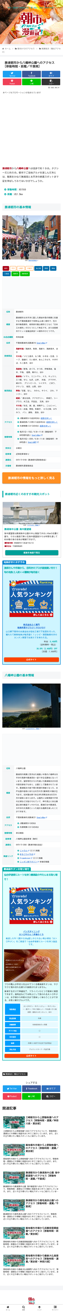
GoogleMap (41, 343)
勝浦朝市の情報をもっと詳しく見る (31, 477)
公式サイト (31, 1056)
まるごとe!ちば (26, 854)
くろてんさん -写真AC (33, 525)
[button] (56, 658)
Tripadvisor (25, 858)
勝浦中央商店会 (33, 260)
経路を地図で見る (32, 553)
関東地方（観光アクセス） (16, 1074)
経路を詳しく (46, 418)
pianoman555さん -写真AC (32, 728)
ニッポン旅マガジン (28, 862)
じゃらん (23, 851)
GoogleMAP (32, 442)
